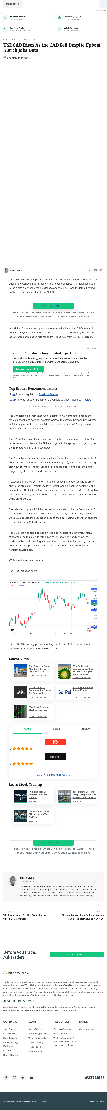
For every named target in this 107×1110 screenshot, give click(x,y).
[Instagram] (14, 1077)
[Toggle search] (103, 4)
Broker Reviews (10, 1054)
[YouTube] (31, 1077)
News (14, 39)
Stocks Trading (35, 1029)
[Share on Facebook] (101, 270)
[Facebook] (6, 1077)
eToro (16, 399)
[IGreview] (23, 748)
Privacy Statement (39, 1101)
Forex (56, 729)
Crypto (86, 729)
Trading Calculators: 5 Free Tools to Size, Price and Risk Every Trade (65, 1041)
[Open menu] (95, 4)
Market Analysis (86, 1029)
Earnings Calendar (62, 1029)
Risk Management (37, 1033)
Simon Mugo (16, 270)
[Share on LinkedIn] (95, 270)
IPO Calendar (60, 1033)
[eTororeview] (23, 763)
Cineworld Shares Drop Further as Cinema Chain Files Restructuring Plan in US (83, 915)
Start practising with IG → (28, 369)
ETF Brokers (9, 1033)
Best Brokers (9, 1050)
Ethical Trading (35, 1042)
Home (6, 39)
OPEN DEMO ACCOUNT (53, 306)
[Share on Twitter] (89, 270)
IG (14, 394)
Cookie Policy (27, 1101)
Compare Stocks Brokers (53, 774)
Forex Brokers (10, 1038)
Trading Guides (35, 1047)
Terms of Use (17, 1101)
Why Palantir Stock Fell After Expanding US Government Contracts (24, 915)
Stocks (27, 729)
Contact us (7, 1101)
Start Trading (77, 954)
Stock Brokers (10, 1029)
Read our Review (48, 394)
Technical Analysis (37, 1038)
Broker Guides (35, 1051)
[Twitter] (23, 1077)
